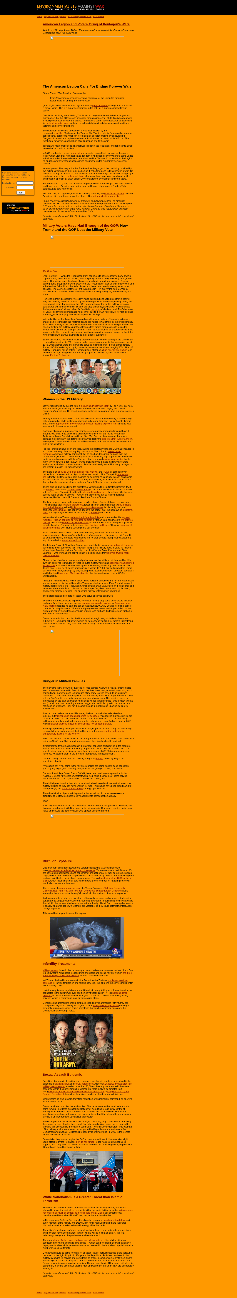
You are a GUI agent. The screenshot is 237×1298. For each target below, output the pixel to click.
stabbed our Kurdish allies (75, 522)
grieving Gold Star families (71, 472)
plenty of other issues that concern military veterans (78, 1240)
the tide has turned (85, 1142)
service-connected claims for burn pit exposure (71, 870)
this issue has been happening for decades (77, 716)
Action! (63, 16)
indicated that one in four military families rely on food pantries (80, 723)
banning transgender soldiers (96, 603)
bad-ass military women (115, 350)
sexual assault (61, 1084)
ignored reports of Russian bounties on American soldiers (86, 518)
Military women (50, 970)
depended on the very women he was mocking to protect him (86, 423)
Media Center (85, 16)
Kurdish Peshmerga (60, 355)
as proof (95, 309)
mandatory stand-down (114, 1220)
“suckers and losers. (99, 525)
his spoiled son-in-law (78, 489)
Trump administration (72, 788)
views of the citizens (114, 193)
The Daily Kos (50, 271)
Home (39, 16)
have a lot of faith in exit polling (73, 573)
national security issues (57, 123)
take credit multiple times (95, 492)
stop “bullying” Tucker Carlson (116, 439)
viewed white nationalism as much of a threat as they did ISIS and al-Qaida (88, 1211)
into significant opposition (106, 1005)
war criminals (59, 510)
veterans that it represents (106, 196)
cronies (50, 489)
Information (73, 16)
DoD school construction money (87, 507)
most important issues (71, 888)
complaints (70, 176)
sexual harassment (84, 1084)
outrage (99, 758)
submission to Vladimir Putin (85, 517)
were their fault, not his (73, 540)
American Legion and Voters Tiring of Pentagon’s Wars (86, 24)
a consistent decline (113, 459)
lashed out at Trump (120, 545)
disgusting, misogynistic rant (95, 406)
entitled (59, 133)
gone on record (100, 105)
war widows (91, 472)
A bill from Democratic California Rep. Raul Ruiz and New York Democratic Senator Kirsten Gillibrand (84, 889)
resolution (78, 153)
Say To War (51, 16)
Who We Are (98, 16)
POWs (106, 472)
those (81, 176)
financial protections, (73, 505)
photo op (94, 512)
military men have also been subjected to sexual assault (76, 1091)
